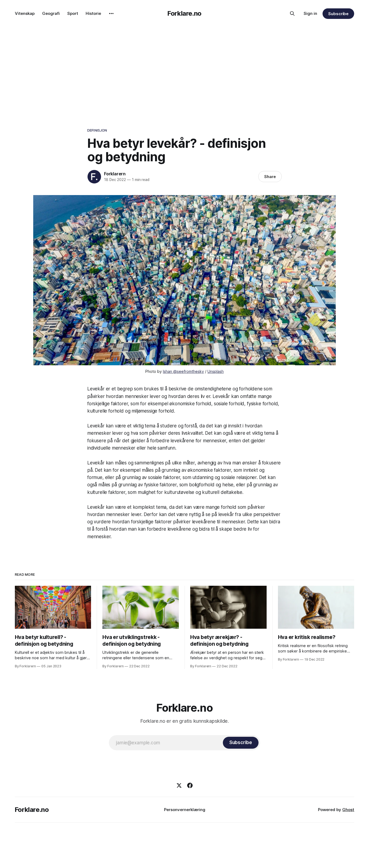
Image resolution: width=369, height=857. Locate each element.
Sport (72, 13)
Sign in (310, 13)
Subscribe (338, 13)
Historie (93, 13)
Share (270, 176)
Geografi (51, 13)
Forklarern (115, 173)
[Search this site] (292, 13)
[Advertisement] (184, 67)
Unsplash (215, 371)
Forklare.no (184, 13)
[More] (111, 13)
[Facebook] (190, 785)
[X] (179, 785)
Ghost (348, 809)
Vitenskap (25, 13)
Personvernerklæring (184, 809)
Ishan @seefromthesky (183, 371)
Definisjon (97, 130)
